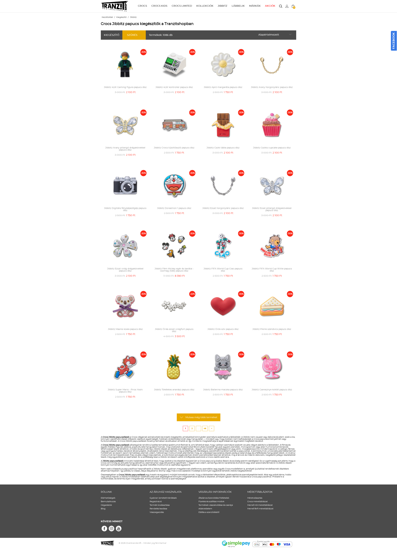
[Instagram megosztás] (111, 528)
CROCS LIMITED (182, 6)
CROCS (142, 6)
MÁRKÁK (255, 6)
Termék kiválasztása (160, 505)
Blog (103, 509)
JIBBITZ (222, 6)
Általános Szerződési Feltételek (213, 498)
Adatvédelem (205, 509)
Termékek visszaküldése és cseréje (215, 505)
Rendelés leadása (158, 509)
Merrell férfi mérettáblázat (260, 509)
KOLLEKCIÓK (204, 6)
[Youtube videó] (118, 528)
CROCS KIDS (159, 6)
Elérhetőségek (108, 498)
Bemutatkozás (108, 502)
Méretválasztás (254, 498)
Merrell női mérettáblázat (260, 505)
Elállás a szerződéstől (208, 512)
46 (205, 428)
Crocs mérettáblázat (257, 502)
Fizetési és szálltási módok (211, 502)
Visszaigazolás (157, 512)
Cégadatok (106, 505)
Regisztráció (156, 502)
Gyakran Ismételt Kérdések (163, 498)
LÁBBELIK (238, 6)
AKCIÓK (270, 6)
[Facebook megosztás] (104, 528)
